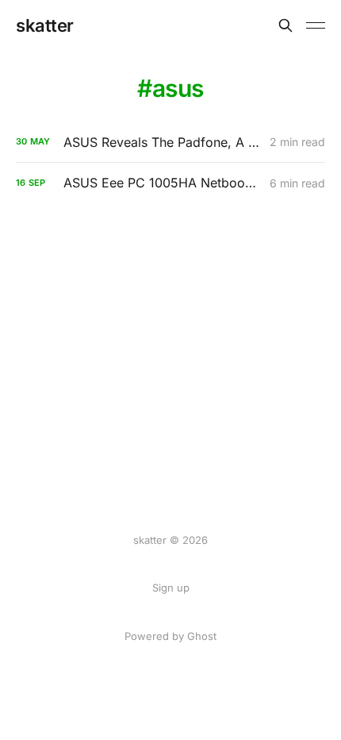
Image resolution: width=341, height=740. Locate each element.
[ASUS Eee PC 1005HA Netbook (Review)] (170, 183)
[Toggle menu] (316, 25)
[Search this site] (285, 25)
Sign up (171, 587)
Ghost (201, 636)
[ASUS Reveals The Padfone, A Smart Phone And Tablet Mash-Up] (170, 142)
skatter (45, 25)
